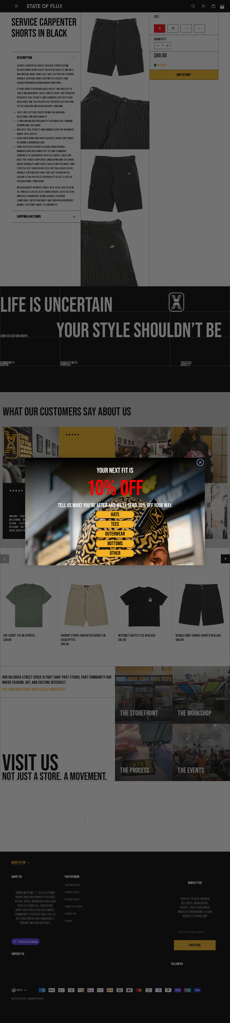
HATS (115, 514)
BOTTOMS (115, 543)
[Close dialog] (200, 462)
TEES (115, 524)
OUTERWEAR (115, 534)
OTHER (115, 553)
